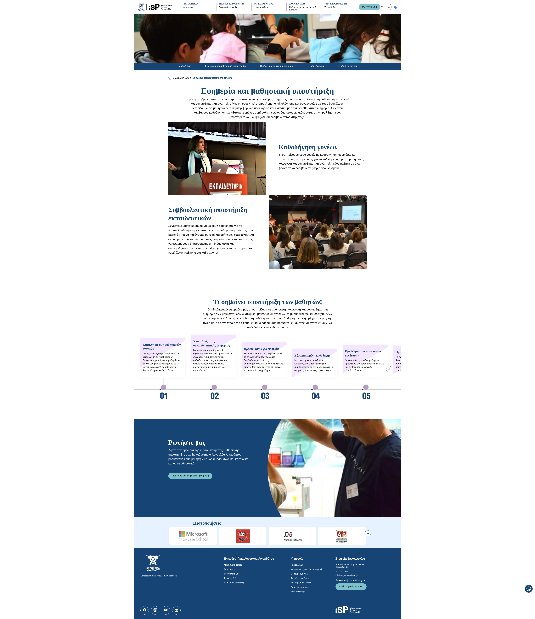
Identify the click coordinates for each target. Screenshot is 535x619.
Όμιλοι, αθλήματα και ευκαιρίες (277, 66)
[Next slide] (368, 533)
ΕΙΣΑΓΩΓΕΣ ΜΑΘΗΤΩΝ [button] (231, 4)
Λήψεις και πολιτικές (301, 583)
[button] (388, 7)
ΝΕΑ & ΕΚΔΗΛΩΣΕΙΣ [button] (335, 4)
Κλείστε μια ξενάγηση (351, 587)
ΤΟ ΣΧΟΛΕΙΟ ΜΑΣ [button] (263, 4)
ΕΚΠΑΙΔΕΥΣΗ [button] (191, 4)
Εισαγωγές (229, 569)
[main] (267, 316)
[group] (193, 536)
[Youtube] (166, 610)
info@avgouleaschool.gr (346, 575)
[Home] (155, 7)
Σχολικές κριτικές (347, 66)
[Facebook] (144, 610)
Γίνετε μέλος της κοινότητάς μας (190, 476)
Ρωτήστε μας (369, 7)
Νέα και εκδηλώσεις (234, 583)
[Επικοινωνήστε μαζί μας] (382, 7)
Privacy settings (298, 592)
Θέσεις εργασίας (299, 574)
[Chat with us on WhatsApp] (529, 589)
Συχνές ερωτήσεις (300, 578)
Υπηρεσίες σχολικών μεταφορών (307, 569)
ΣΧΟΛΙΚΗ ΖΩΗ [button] (297, 4)
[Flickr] (176, 610)
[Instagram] (155, 610)
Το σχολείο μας (231, 574)
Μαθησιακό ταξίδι (233, 565)
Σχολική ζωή (184, 66)
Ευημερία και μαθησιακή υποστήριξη (225, 66)
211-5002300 (341, 572)
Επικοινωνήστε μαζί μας (348, 581)
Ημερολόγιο (297, 565)
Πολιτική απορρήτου (301, 587)
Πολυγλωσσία (316, 66)
